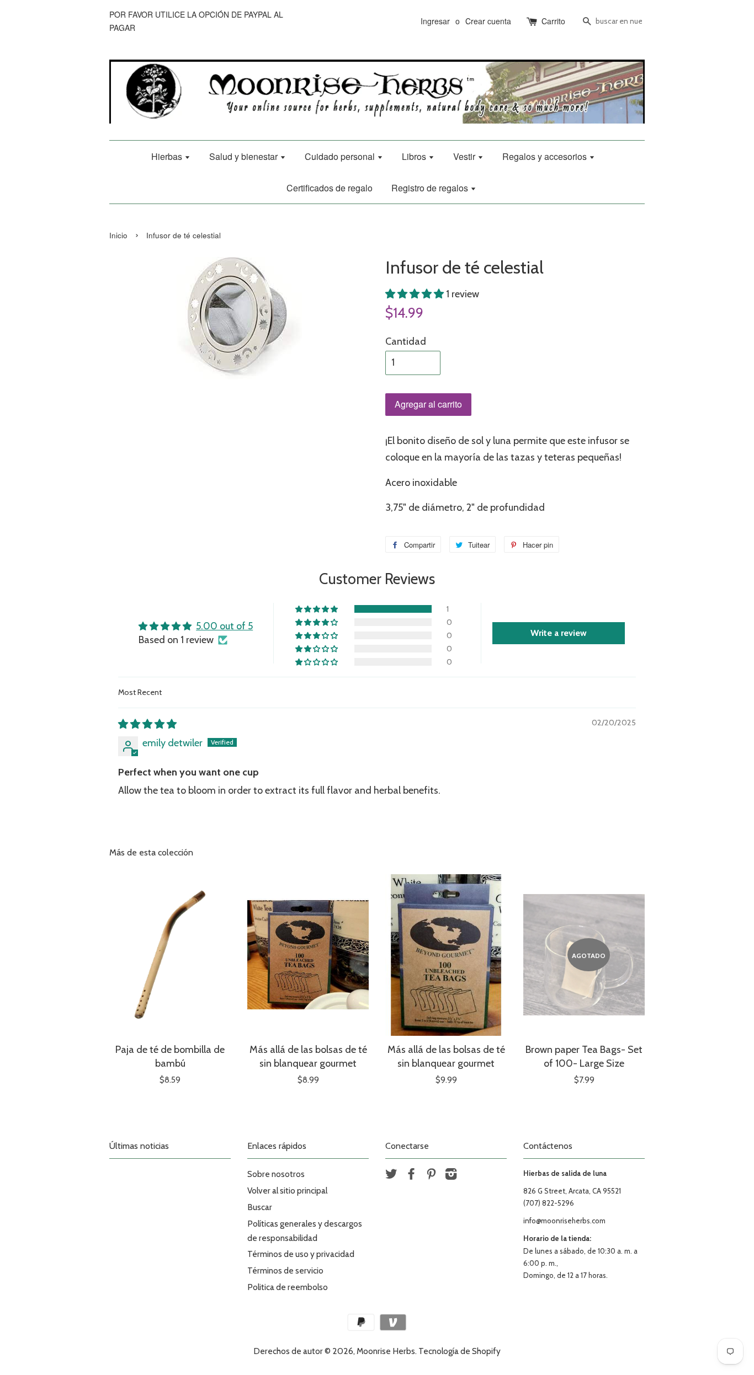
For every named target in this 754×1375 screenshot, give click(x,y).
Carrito (553, 20)
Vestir (465, 156)
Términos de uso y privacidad (300, 1254)
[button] (415, 294)
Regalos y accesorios (545, 156)
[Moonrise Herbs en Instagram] (451, 1175)
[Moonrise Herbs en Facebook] (411, 1175)
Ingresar (435, 20)
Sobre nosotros (276, 1174)
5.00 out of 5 (224, 626)
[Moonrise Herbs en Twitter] (391, 1175)
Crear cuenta (488, 20)
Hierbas (167, 156)
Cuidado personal (341, 156)
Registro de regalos (430, 187)
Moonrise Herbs (386, 1351)
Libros (415, 156)
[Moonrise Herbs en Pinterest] (431, 1175)
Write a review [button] (558, 633)
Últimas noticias (139, 1146)
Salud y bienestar (244, 156)
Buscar (259, 1207)
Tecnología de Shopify (459, 1351)
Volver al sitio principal (287, 1190)
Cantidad (405, 341)
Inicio (118, 235)
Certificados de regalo (329, 187)
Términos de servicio (285, 1270)
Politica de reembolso (287, 1287)
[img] (147, 724)
